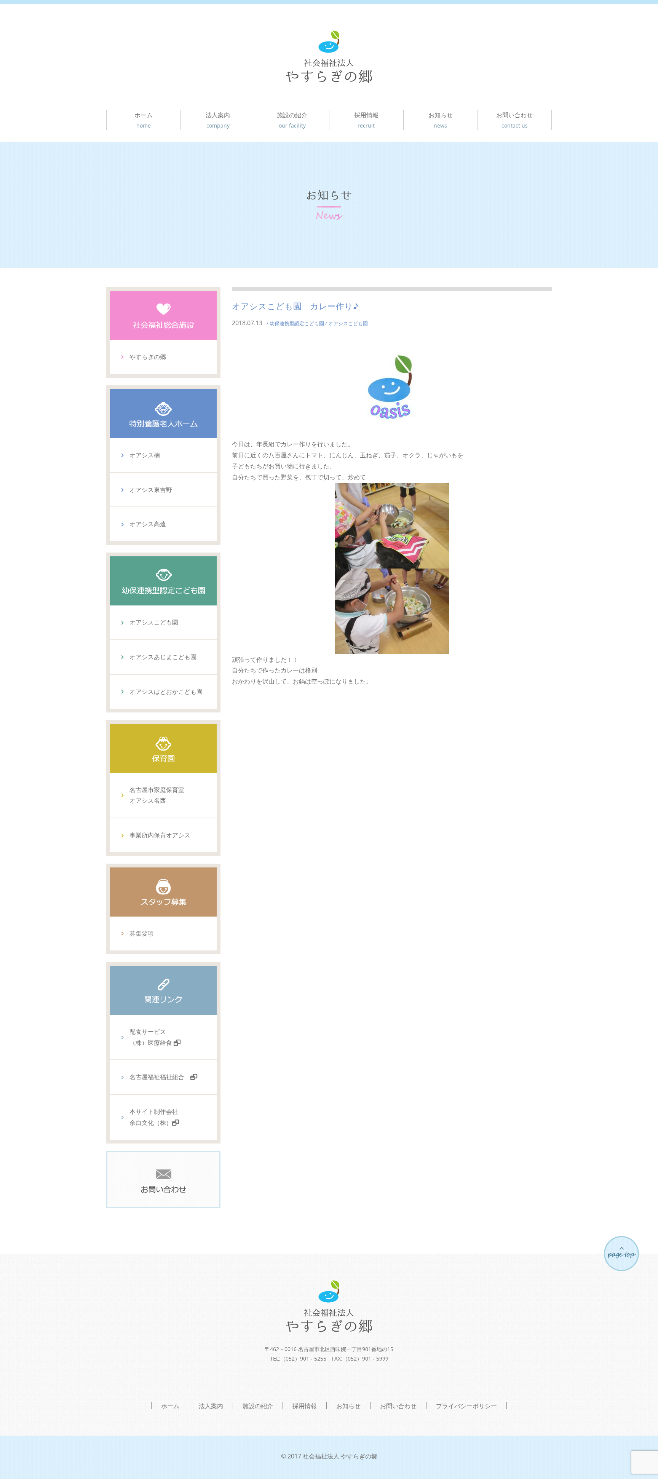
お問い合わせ (514, 120)
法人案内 (218, 120)
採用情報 (366, 120)
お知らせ (440, 120)
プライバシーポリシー (466, 1405)
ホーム (143, 120)
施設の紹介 (292, 120)
